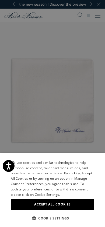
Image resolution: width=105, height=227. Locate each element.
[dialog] (52, 113)
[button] (52, 218)
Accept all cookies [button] (52, 204)
